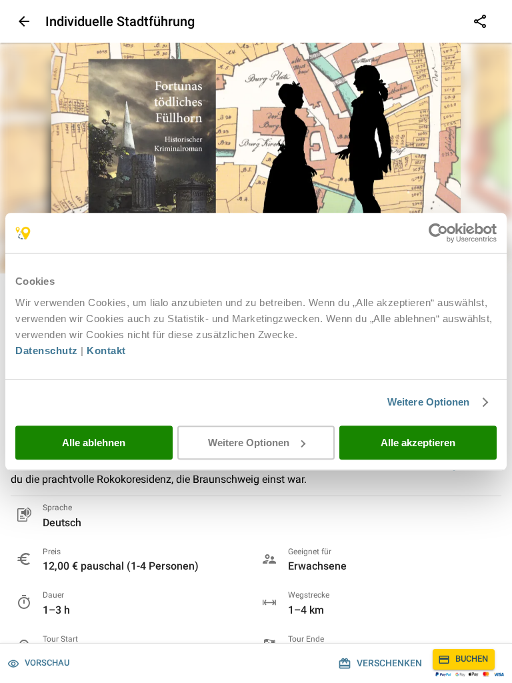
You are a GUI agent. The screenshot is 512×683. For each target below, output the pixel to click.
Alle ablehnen (93, 442)
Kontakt (106, 350)
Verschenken (389, 663)
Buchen (471, 659)
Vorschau (47, 663)
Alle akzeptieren (418, 442)
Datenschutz (46, 350)
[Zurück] (22, 21)
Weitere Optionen (428, 402)
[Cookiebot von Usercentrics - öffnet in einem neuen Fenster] (438, 233)
